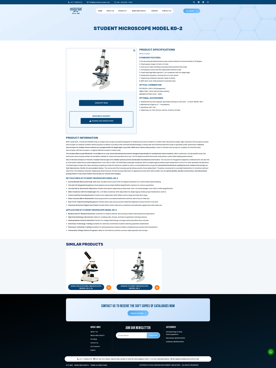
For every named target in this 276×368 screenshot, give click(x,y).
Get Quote (190, 11)
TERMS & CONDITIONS (98, 365)
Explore (93, 350)
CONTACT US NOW (137, 313)
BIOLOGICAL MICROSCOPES (175, 338)
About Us (110, 11)
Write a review (144, 54)
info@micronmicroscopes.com (99, 2)
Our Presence (95, 346)
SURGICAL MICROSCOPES (175, 342)
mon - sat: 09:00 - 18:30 (124, 2)
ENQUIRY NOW (101, 103)
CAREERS (154, 11)
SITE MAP (69, 365)
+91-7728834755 (76, 2)
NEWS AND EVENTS (139, 11)
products (122, 11)
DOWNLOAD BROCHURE (102, 121)
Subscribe (153, 335)
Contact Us (166, 11)
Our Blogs (93, 339)
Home (100, 11)
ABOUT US (94, 332)
